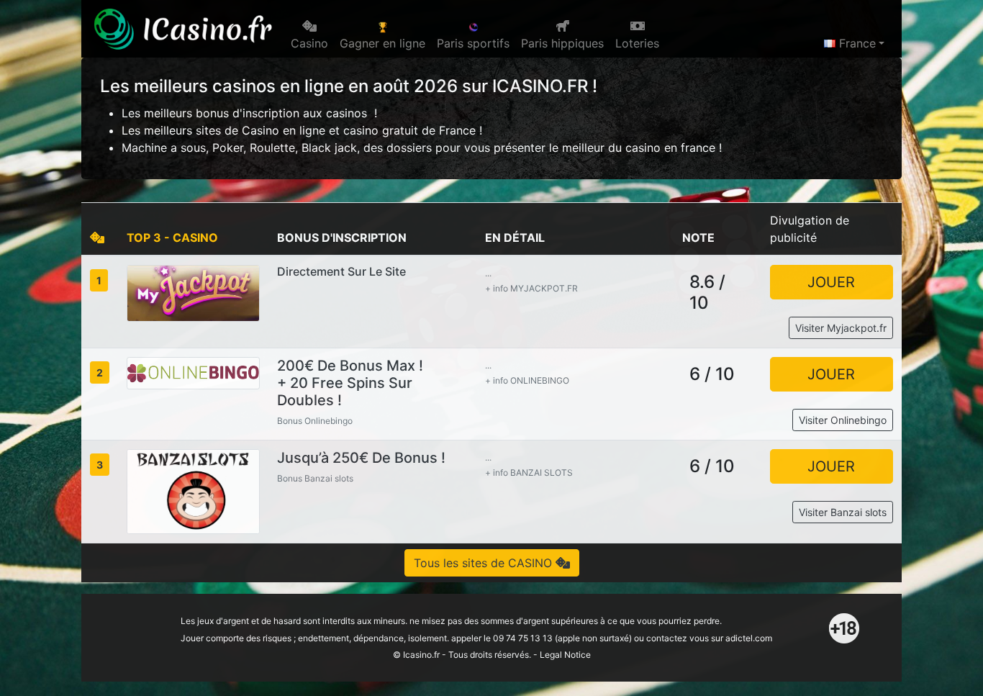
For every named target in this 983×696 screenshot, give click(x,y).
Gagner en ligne (382, 43)
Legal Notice (565, 654)
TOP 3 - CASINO (172, 237)
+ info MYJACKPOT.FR (531, 288)
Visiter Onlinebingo (843, 420)
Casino (309, 43)
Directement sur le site (341, 271)
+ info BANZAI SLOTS (529, 472)
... (488, 273)
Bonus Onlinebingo (315, 420)
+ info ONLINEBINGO (527, 380)
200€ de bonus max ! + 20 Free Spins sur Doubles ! (350, 383)
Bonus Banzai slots (315, 478)
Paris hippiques (562, 43)
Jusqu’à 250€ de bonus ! (361, 457)
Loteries (637, 43)
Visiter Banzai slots (843, 512)
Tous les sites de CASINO (485, 563)
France (855, 43)
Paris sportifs (473, 43)
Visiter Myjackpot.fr (841, 328)
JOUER (831, 282)
